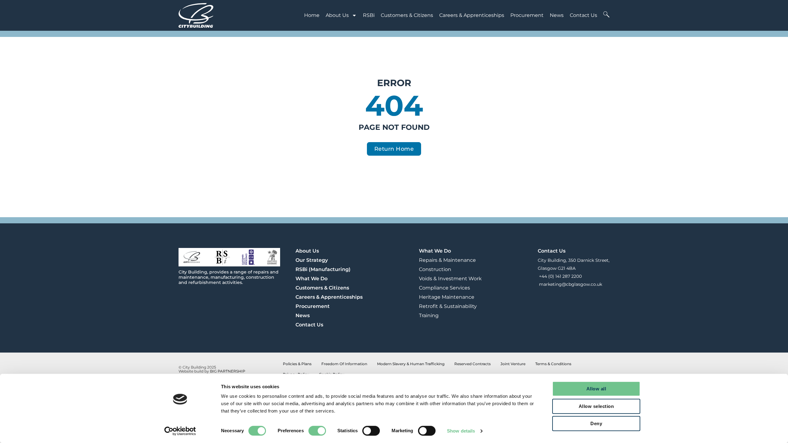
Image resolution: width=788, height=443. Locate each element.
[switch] (317, 431)
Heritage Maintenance (446, 297)
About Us (337, 15)
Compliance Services (444, 288)
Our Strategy (312, 260)
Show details (461, 430)
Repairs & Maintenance (447, 260)
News (557, 15)
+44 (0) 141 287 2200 (560, 276)
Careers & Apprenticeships (471, 15)
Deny (596, 423)
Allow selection (596, 406)
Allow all (596, 388)
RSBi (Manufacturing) (323, 269)
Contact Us (583, 15)
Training (429, 315)
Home (312, 15)
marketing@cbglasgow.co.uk (570, 284)
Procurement (527, 15)
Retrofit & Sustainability (448, 306)
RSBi (369, 15)
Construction (435, 269)
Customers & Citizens (407, 15)
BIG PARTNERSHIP (227, 371)
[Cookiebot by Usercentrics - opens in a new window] (180, 431)
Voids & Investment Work (450, 278)
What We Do (312, 278)
